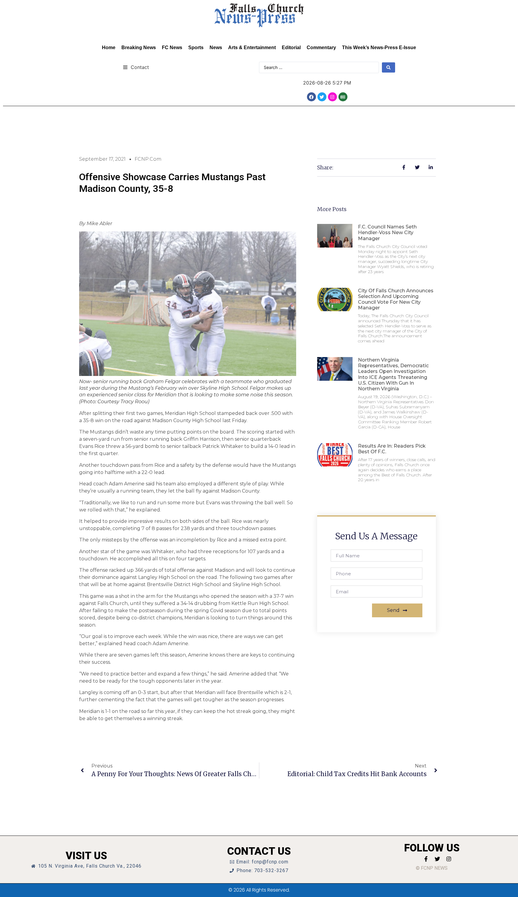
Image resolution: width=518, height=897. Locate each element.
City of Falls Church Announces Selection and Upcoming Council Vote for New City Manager (395, 299)
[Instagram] (332, 96)
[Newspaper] (342, 96)
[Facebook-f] (426, 859)
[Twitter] (321, 96)
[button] (136, 67)
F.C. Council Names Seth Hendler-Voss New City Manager (387, 232)
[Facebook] (311, 96)
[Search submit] (388, 67)
